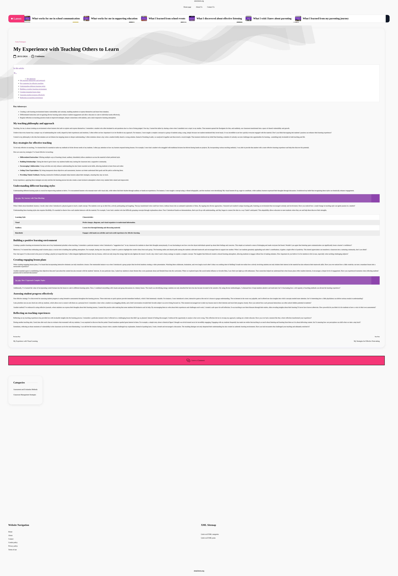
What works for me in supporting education (114, 18)
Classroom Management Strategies (24, 395)
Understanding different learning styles (32, 86)
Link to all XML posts (208, 538)
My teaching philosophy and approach (32, 80)
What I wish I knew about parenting (272, 18)
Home (10, 532)
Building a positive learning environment (33, 89)
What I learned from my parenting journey (326, 18)
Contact (10, 539)
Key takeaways (31, 79)
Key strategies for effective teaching (31, 83)
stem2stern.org (199, 1)
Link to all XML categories (210, 534)
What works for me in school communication (56, 18)
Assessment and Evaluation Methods (25, 389)
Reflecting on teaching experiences (31, 97)
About (10, 535)
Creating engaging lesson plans (30, 92)
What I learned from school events (167, 18)
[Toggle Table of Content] (15, 73)
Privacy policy (13, 546)
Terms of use (12, 549)
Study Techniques (20, 42)
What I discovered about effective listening (219, 18)
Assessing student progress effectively (32, 95)
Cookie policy (13, 542)
